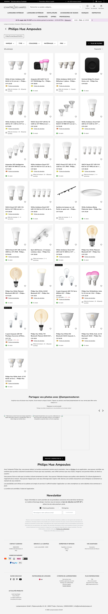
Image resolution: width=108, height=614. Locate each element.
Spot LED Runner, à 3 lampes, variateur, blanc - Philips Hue (40, 251)
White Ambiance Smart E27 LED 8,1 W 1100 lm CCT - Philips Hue (91, 123)
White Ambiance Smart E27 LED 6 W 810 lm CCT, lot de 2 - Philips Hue (41, 165)
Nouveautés (43, 17)
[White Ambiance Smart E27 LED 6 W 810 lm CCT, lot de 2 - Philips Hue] (41, 158)
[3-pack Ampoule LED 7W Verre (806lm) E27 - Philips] (67, 285)
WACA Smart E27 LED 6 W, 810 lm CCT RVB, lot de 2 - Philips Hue (14, 208)
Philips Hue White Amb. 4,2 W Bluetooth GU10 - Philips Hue (92, 335)
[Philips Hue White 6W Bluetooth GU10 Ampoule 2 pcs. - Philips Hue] (67, 328)
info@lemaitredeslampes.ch (16, 548)
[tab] (10, 43)
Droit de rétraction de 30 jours (92, 548)
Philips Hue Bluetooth (13, 36)
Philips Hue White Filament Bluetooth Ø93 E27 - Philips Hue (14, 292)
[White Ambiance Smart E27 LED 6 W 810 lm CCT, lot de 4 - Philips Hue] (41, 201)
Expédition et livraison (66, 547)
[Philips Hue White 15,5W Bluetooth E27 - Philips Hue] (41, 285)
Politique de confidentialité (62, 529)
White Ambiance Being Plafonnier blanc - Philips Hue (91, 208)
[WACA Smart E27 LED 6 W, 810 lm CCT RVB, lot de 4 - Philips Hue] (92, 158)
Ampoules (17, 24)
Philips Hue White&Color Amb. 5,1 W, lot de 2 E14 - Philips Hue (92, 292)
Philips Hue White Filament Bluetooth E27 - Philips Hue (91, 251)
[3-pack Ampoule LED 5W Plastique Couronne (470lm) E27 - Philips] (16, 328)
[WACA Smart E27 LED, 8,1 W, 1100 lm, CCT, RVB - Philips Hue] (67, 158)
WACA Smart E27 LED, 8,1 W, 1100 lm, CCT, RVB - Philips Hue (66, 165)
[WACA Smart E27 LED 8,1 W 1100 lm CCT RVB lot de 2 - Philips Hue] (41, 116)
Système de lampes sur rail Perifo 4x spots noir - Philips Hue (65, 208)
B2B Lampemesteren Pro (92, 584)
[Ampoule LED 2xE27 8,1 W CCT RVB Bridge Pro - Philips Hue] (41, 73)
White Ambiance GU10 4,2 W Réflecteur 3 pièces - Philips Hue (66, 80)
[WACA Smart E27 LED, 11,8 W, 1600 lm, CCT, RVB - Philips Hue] (16, 243)
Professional (64, 17)
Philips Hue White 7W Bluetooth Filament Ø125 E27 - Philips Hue (41, 335)
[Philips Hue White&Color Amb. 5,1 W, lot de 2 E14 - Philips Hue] (92, 285)
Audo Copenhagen (16, 594)
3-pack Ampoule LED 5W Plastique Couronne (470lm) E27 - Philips (14, 335)
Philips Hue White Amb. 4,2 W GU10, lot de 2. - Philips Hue (15, 377)
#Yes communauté (92, 581)
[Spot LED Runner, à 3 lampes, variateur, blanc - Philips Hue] (41, 243)
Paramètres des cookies (92, 582)
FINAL (81, 20)
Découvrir (68, 20)
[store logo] (15, 7)
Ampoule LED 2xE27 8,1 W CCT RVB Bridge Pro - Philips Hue (40, 80)
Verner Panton (15, 595)
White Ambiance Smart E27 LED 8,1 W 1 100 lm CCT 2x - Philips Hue (15, 123)
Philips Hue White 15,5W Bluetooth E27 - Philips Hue (40, 292)
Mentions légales (67, 584)
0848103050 (16, 547)
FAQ (16, 550)
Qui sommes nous (67, 579)
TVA (92, 579)
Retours (67, 548)
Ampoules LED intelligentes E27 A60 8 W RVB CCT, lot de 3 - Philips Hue (15, 165)
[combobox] (55, 7)
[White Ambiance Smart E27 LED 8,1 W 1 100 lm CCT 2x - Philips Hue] (16, 116)
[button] (25, 74)
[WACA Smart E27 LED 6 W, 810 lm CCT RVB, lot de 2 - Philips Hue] (16, 201)
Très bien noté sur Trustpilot (18, 1)
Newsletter (92, 547)
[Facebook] (10, 579)
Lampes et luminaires (9, 24)
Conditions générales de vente (66, 581)
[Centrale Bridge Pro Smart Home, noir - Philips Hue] (92, 73)
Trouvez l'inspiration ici (53, 458)
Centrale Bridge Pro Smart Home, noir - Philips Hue (90, 80)
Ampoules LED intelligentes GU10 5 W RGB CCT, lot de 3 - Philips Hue (66, 123)
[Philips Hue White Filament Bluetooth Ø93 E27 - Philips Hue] (16, 285)
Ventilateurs (52, 13)
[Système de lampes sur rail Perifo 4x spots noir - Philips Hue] (67, 201)
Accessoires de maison (15, 599)
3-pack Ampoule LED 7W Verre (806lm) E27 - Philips (66, 292)
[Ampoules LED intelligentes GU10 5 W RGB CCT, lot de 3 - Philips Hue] (67, 116)
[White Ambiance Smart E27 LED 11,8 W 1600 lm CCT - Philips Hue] (67, 243)
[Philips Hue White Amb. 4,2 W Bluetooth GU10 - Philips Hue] (92, 328)
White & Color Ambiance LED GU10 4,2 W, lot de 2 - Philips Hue (15, 80)
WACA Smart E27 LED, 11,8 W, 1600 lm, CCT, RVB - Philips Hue (15, 251)
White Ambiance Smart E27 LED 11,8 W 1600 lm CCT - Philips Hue (65, 251)
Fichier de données (13, 86)
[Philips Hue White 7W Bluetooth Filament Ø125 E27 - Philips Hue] (41, 328)
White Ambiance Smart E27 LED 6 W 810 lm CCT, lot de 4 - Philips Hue (41, 208)
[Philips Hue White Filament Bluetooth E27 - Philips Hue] (92, 243)
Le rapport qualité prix (16, 597)
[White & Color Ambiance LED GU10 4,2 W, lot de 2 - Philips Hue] (16, 73)
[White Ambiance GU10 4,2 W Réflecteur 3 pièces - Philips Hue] (67, 73)
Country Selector (67, 586)
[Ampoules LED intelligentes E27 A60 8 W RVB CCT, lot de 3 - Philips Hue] (16, 158)
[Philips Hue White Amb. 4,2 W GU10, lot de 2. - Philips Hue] (16, 369)
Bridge (73, 469)
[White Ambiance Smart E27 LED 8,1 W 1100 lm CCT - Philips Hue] (92, 116)
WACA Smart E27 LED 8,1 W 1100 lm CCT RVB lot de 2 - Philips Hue (40, 123)
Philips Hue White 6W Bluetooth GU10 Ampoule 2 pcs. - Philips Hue (65, 335)
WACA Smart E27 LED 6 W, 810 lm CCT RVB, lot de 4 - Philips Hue (91, 165)
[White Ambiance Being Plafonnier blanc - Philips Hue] (92, 201)
